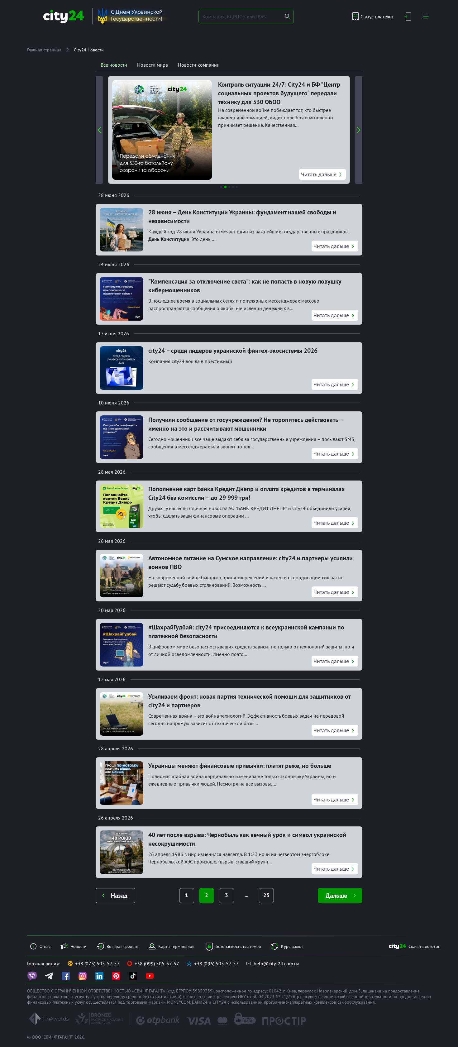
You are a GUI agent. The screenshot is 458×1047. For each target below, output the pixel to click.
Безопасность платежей (238, 946)
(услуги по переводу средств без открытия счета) (133, 996)
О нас (45, 946)
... (246, 895)
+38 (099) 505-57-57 (157, 963)
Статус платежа (376, 16)
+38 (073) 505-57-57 (97, 963)
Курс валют (292, 946)
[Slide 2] (225, 187)
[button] (99, 130)
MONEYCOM (178, 1002)
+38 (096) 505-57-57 (216, 963)
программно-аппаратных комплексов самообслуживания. (320, 1002)
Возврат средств (122, 946)
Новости (78, 946)
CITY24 (219, 1002)
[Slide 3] (229, 187)
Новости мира (152, 65)
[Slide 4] (233, 187)
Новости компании (199, 65)
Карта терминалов (176, 946)
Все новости (114, 65)
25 (266, 895)
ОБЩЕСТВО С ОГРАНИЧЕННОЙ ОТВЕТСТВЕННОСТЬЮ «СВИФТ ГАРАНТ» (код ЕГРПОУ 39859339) (120, 991)
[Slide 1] (221, 187)
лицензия (372, 991)
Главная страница (44, 50)
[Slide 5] (237, 187)
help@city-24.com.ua (276, 963)
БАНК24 (200, 1002)
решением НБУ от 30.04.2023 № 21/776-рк (259, 996)
